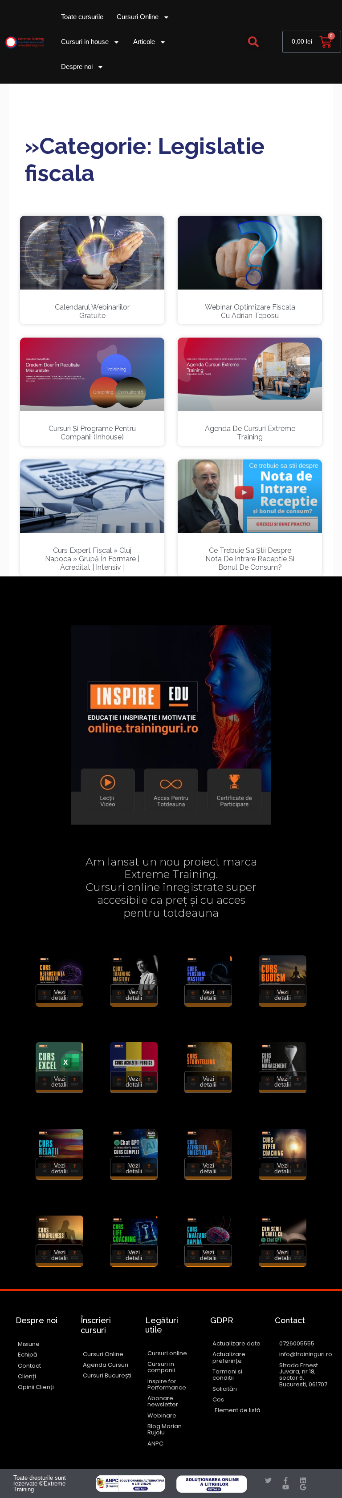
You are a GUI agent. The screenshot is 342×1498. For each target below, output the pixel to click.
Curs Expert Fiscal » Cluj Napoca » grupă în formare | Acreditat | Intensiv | (92, 559)
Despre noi (77, 66)
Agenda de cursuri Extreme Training (250, 432)
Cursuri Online (138, 16)
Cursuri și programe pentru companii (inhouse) (92, 432)
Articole (144, 41)
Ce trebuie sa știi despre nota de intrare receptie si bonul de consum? (249, 559)
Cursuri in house (85, 41)
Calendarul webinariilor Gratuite (92, 311)
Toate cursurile (82, 16)
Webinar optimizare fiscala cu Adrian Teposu (250, 311)
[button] (253, 42)
